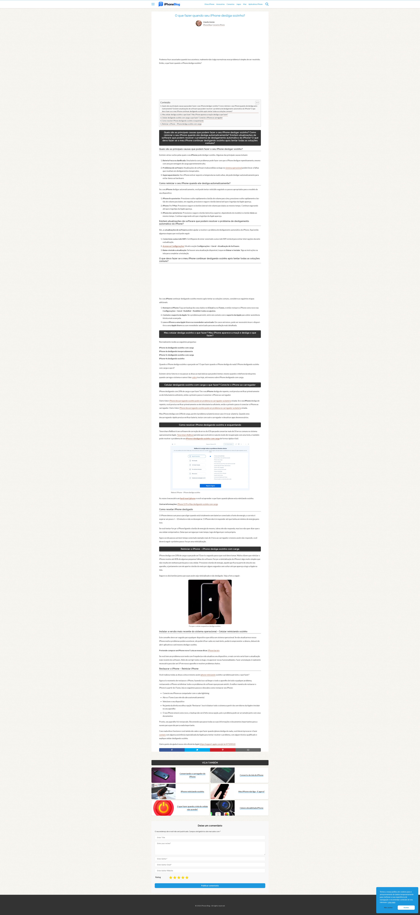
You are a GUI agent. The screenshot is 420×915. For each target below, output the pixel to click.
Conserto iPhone (219, 25)
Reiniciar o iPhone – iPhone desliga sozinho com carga (181, 124)
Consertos (230, 4)
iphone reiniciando (208, 675)
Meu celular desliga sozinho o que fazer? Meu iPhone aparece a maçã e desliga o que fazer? (195, 114)
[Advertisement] (210, 42)
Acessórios (220, 4)
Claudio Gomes (209, 22)
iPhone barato (214, 650)
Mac (245, 4)
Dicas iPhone (209, 4)
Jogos (238, 4)
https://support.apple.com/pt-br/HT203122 (217, 744)
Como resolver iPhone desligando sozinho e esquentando (183, 121)
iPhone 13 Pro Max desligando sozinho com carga (197, 504)
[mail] (248, 750)
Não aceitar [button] (388, 907)
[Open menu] (153, 4)
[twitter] (197, 750)
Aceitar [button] (406, 907)
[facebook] (172, 750)
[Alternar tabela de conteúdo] (256, 102)
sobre (194, 377)
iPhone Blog (207, 25)
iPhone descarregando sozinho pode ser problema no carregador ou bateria (200, 401)
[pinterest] (222, 750)
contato (162, 735)
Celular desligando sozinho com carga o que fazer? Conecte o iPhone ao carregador (192, 118)
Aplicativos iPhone (255, 4)
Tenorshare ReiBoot (185, 435)
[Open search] (267, 4)
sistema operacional (233, 168)
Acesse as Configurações (173, 246)
